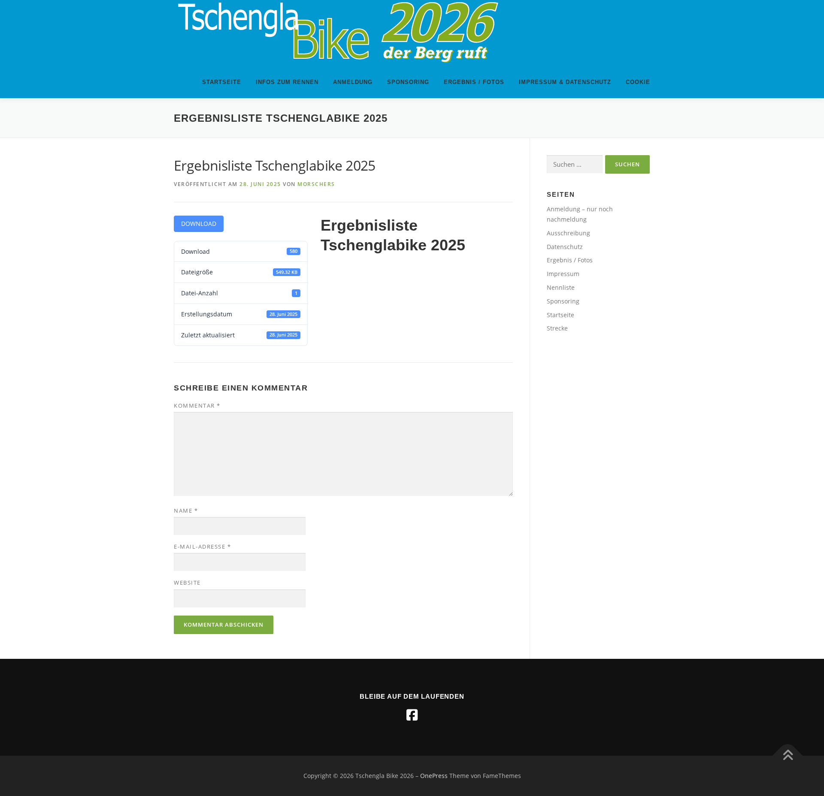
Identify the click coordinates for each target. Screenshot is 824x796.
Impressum (563, 274)
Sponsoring (408, 82)
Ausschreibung (568, 233)
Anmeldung (353, 82)
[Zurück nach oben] (787, 756)
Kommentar (197, 405)
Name (186, 510)
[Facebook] (412, 715)
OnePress (434, 776)
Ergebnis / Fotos (474, 82)
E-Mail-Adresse (202, 546)
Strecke (557, 328)
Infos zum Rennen (287, 82)
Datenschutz (565, 247)
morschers (316, 184)
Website (187, 582)
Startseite (221, 82)
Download (198, 223)
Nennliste (561, 287)
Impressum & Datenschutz (565, 82)
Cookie (638, 82)
